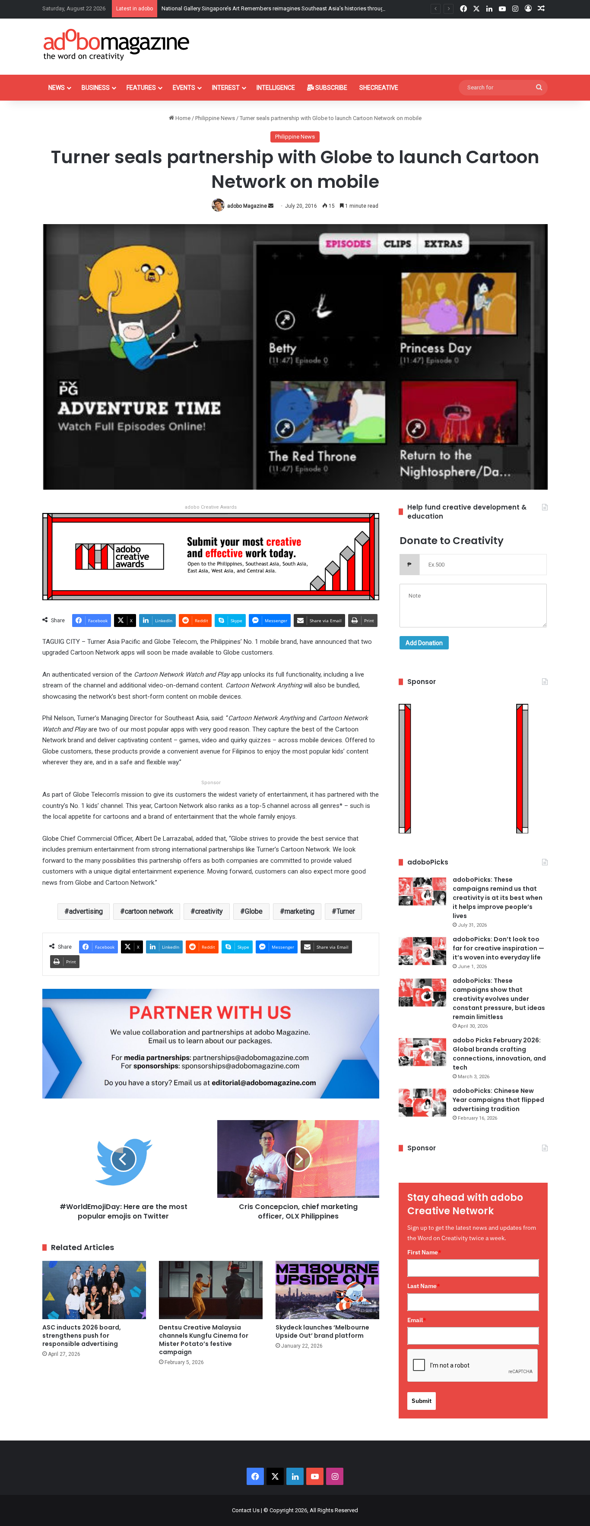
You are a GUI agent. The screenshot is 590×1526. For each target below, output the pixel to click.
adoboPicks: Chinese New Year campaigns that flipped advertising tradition (498, 1099)
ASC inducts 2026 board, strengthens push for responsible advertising (81, 1335)
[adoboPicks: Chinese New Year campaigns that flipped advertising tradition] (422, 1102)
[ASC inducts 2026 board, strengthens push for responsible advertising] (94, 1290)
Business (96, 87)
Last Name (423, 1286)
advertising (86, 911)
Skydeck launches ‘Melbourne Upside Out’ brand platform (322, 1331)
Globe (254, 911)
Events (184, 87)
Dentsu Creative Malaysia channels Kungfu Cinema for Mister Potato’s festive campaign (203, 1339)
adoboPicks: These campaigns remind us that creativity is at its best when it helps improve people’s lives (497, 897)
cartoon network (149, 911)
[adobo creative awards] (210, 556)
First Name (424, 1252)
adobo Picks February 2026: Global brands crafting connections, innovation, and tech (499, 1054)
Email (416, 1320)
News (56, 87)
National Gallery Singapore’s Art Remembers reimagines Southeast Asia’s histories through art (278, 8)
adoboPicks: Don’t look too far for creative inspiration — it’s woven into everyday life (498, 948)
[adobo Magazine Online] (116, 44)
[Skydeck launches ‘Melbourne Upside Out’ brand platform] (327, 1290)
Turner (345, 911)
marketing (299, 911)
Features (141, 87)
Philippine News (215, 118)
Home (182, 118)
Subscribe (330, 87)
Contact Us (246, 1510)
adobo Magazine (247, 206)
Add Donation (424, 643)
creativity (209, 911)
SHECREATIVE (378, 87)
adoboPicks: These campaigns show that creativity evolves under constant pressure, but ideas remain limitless (499, 998)
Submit (421, 1401)
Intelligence (276, 87)
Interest (226, 87)
